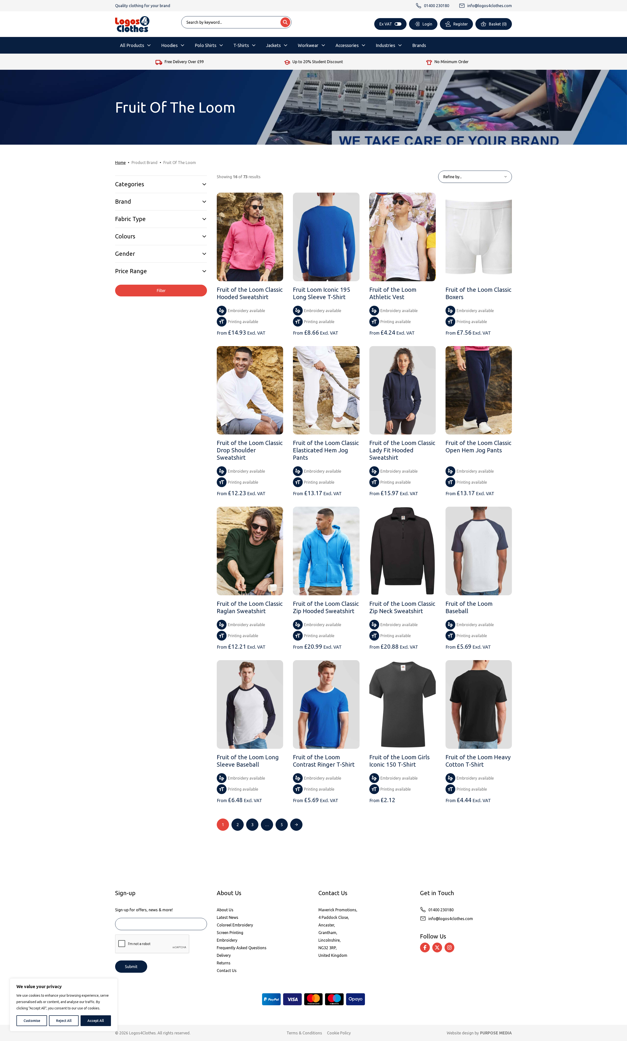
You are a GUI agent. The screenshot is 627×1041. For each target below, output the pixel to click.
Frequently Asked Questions (241, 948)
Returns (223, 963)
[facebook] (425, 947)
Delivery (224, 955)
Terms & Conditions (304, 1033)
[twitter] (437, 947)
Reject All (64, 1021)
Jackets (273, 45)
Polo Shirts (205, 45)
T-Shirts (241, 45)
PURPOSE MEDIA (496, 1033)
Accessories (347, 45)
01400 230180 (441, 910)
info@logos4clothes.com (450, 918)
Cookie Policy (339, 1033)
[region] (64, 1004)
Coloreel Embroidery (235, 925)
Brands (419, 45)
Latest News (227, 917)
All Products (132, 45)
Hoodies (169, 45)
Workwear (308, 45)
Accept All (95, 1021)
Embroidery (227, 940)
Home (120, 162)
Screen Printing (230, 932)
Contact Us (227, 970)
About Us (225, 910)
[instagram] (449, 947)
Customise (32, 1021)
